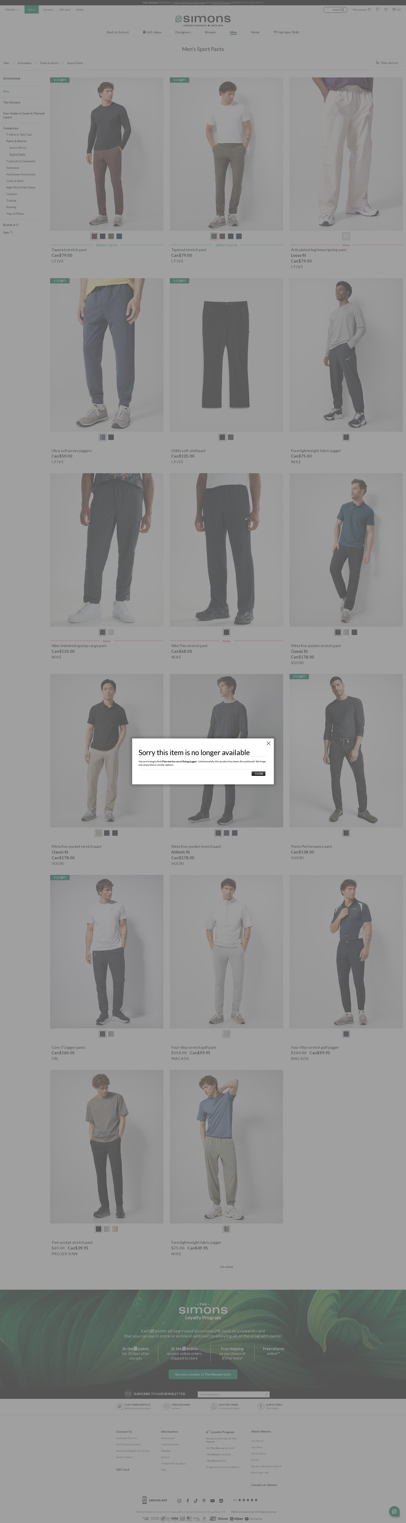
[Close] (268, 743)
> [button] (258, 773)
